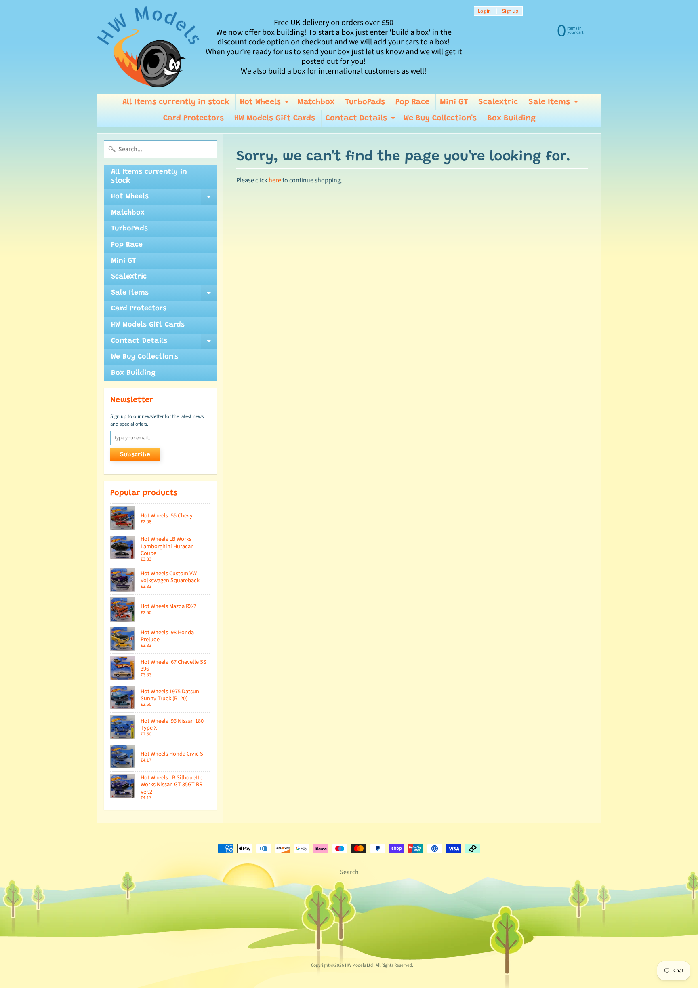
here (275, 180)
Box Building (511, 118)
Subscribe (135, 455)
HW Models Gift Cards (274, 118)
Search (349, 872)
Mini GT (454, 102)
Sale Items (554, 104)
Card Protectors (193, 118)
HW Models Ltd (359, 965)
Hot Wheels (265, 104)
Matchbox (315, 102)
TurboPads (365, 102)
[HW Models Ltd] (148, 46)
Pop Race (412, 102)
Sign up (510, 11)
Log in (484, 11)
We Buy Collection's (440, 118)
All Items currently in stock (175, 102)
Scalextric (498, 102)
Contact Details (361, 120)
